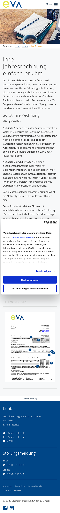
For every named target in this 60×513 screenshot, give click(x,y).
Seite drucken (28, 398)
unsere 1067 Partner (23, 237)
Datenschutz (20, 486)
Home (17, 46)
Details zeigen (43, 271)
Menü (49, 4)
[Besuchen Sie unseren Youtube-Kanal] (12, 508)
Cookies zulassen (30, 280)
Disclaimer (7, 490)
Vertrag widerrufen (35, 486)
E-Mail (10, 440)
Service (25, 46)
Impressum (7, 486)
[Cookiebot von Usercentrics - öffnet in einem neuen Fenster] (44, 223)
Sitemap (17, 490)
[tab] (30, 302)
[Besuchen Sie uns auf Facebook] (6, 508)
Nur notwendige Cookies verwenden (30, 288)
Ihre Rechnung (37, 46)
